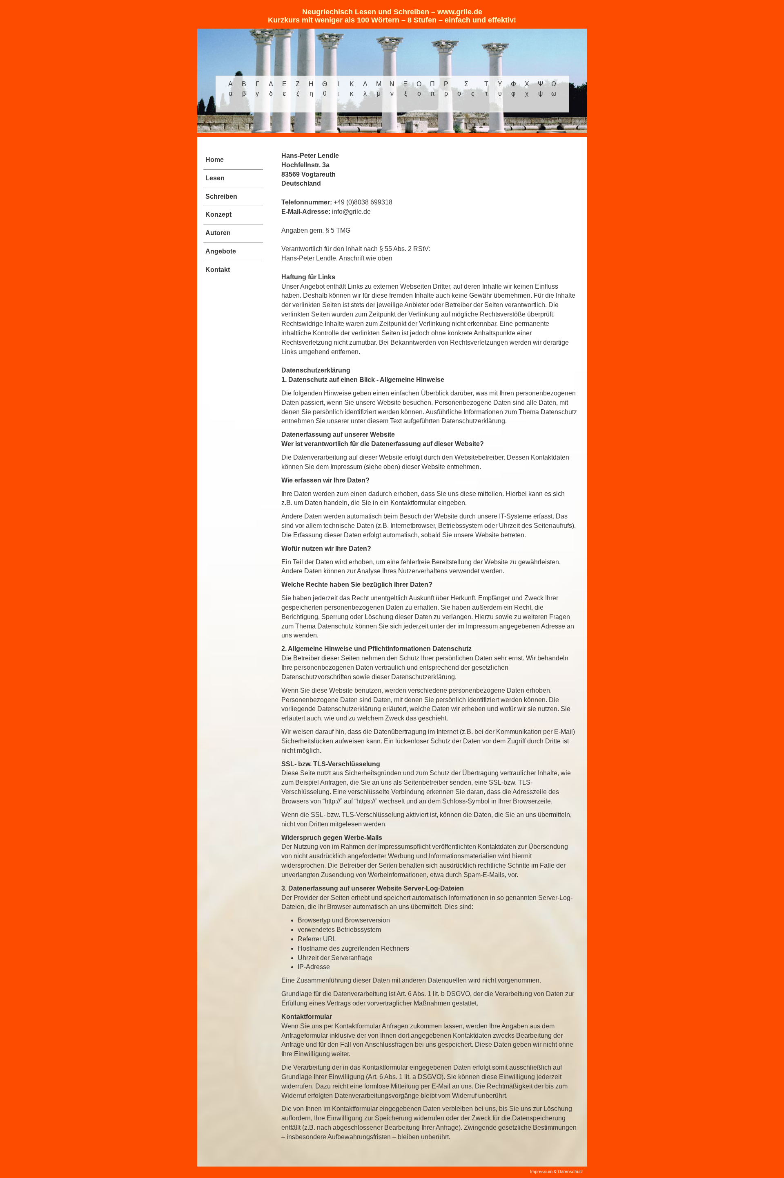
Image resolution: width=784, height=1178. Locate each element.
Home (214, 159)
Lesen (215, 178)
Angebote (220, 251)
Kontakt (217, 269)
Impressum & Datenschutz (556, 1171)
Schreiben (221, 196)
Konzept (218, 214)
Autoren (218, 232)
